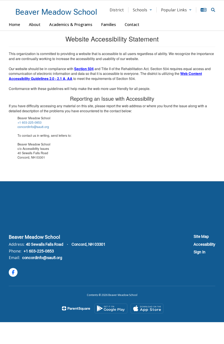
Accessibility (204, 244)
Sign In (199, 252)
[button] (142, 9)
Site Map (201, 236)
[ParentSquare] (76, 308)
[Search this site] (213, 10)
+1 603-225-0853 (30, 122)
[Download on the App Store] (147, 308)
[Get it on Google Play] (110, 308)
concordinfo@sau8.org (33, 126)
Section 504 (84, 68)
